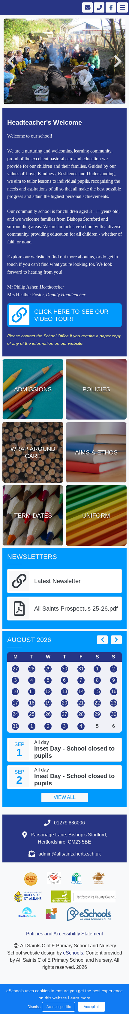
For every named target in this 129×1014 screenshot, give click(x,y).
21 (81, 702)
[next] (116, 639)
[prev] (102, 639)
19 (48, 702)
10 (15, 691)
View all (65, 797)
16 (113, 691)
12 (48, 691)
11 (31, 691)
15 (97, 691)
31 (81, 668)
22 (97, 702)
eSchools (73, 952)
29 (48, 668)
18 (31, 702)
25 (31, 714)
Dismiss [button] (33, 1007)
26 (48, 714)
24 (15, 714)
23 (113, 702)
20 (64, 702)
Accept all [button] (92, 1007)
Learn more (79, 997)
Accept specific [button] (58, 1007)
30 (64, 668)
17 (15, 702)
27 (15, 668)
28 (31, 668)
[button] (11, 61)
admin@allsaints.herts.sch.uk (69, 853)
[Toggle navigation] (122, 7)
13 (64, 691)
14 (81, 691)
